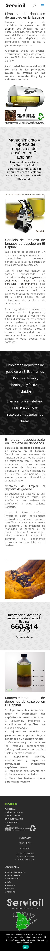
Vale (26, 947)
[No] (46, 941)
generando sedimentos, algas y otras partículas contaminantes (25, 280)
